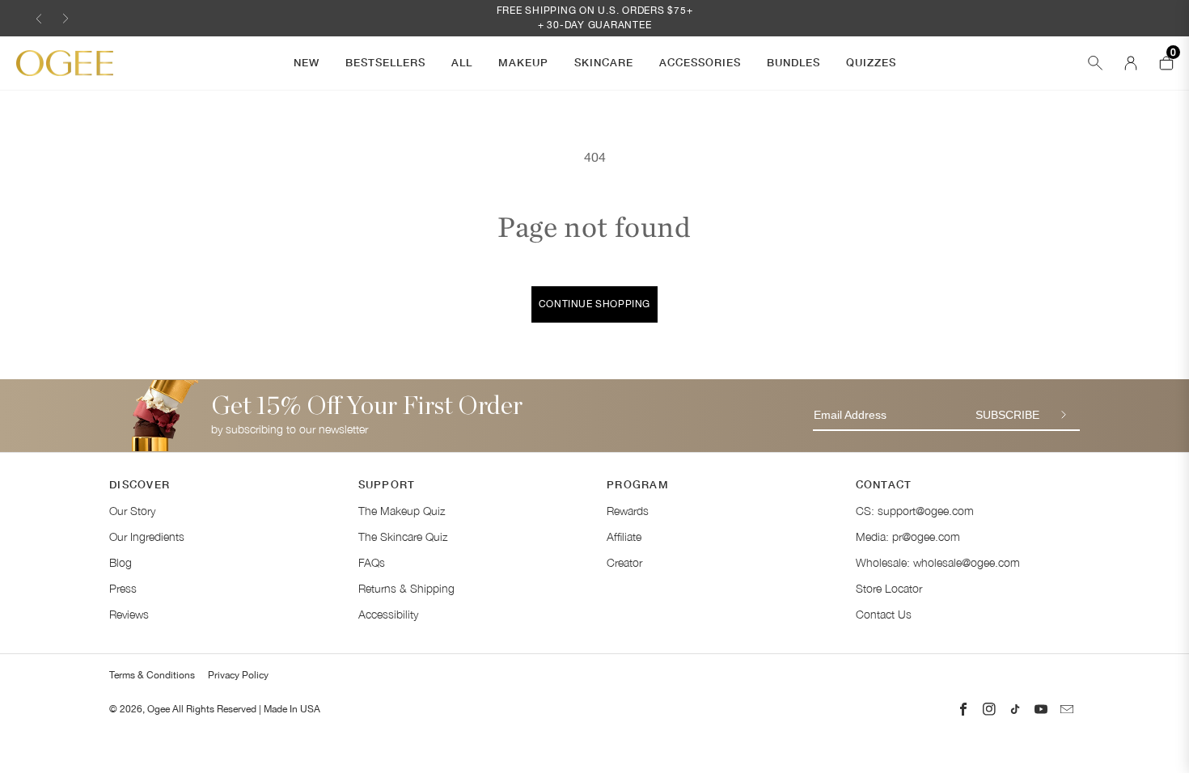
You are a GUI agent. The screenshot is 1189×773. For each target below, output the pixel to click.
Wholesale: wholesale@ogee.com (938, 562)
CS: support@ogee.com (915, 510)
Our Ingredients (146, 536)
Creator (624, 562)
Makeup (523, 62)
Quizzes (871, 62)
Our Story (132, 510)
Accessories (700, 62)
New (306, 62)
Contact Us (884, 614)
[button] (39, 18)
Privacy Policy (238, 675)
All (461, 62)
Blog (120, 562)
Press (123, 588)
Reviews (129, 614)
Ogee (158, 709)
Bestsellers (385, 62)
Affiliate (624, 536)
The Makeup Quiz (401, 510)
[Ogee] (64, 63)
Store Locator (889, 588)
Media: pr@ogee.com (908, 536)
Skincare (603, 62)
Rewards (628, 510)
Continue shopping (594, 304)
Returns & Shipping (406, 588)
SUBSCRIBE (1007, 414)
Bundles (793, 62)
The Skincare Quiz (402, 536)
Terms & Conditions (152, 675)
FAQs (371, 562)
